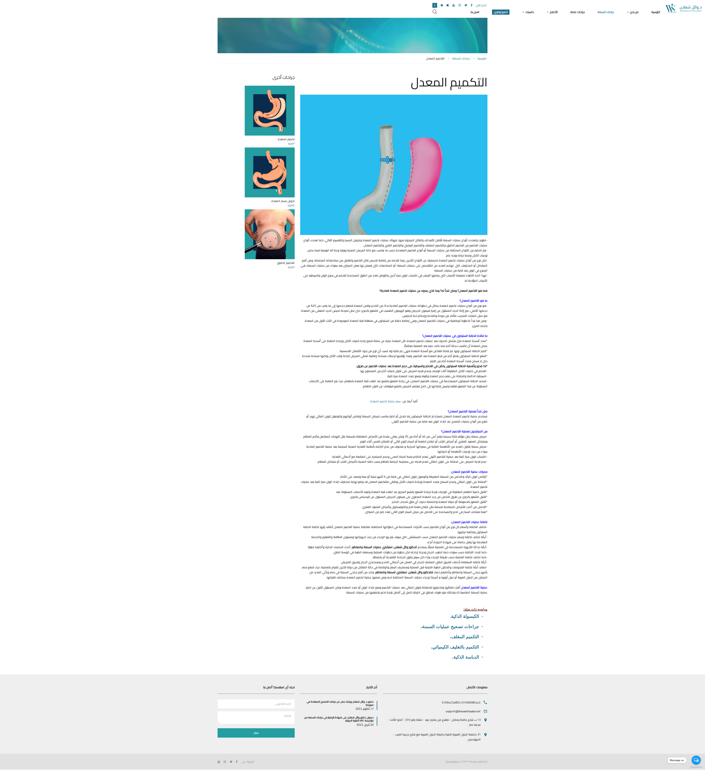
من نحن (634, 12)
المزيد (291, 143)
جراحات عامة (577, 12)
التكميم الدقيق (286, 262)
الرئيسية (655, 12)
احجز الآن (481, 5)
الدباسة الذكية (466, 657)
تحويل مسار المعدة (283, 201)
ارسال (256, 733)
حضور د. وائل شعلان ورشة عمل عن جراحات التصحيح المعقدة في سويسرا (340, 703)
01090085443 (471, 702)
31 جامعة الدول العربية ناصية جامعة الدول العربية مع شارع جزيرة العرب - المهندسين (437, 737)
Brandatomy (453, 761)
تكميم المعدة (286, 139)
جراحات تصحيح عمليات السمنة (450, 626)
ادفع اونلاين (501, 12)
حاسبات (529, 12)
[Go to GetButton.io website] (696, 767)
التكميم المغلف (465, 636)
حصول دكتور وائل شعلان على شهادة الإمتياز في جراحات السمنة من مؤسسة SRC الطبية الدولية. (339, 719)
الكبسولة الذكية (465, 616)
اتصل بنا (475, 12)
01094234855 (451, 702)
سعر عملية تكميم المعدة (385, 401)
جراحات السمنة (606, 12)
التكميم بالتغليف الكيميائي (455, 646)
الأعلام (554, 12)
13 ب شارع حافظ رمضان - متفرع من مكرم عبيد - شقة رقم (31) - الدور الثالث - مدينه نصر (434, 722)
